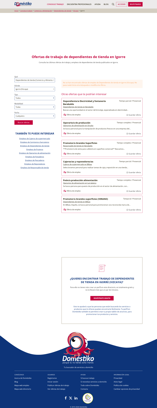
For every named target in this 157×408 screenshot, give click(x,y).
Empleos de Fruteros (34, 149)
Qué (16, 77)
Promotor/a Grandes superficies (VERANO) (85, 198)
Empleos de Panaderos (34, 157)
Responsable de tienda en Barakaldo (77, 146)
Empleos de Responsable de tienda (35, 167)
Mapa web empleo (21, 385)
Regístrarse (135, 4)
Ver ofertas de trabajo (56, 389)
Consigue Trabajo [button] (55, 4)
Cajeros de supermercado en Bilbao (77, 164)
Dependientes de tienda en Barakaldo (78, 107)
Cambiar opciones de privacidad (127, 389)
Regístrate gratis (102, 298)
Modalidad (18, 103)
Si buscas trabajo (87, 378)
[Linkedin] (75, 398)
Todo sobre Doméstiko (90, 385)
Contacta (84, 389)
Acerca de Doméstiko (23, 378)
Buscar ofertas (23, 122)
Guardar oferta (134, 115)
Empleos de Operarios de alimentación (34, 153)
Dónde (17, 86)
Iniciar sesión (53, 382)
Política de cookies (121, 385)
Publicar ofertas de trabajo (58, 385)
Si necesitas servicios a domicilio (94, 382)
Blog (106, 4)
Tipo (16, 94)
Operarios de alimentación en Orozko (78, 125)
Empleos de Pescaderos (34, 160)
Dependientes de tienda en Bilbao (76, 202)
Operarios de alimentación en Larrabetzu (79, 183)
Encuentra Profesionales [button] (79, 4)
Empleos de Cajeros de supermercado (34, 138)
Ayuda (98, 4)
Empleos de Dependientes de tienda (34, 146)
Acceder (121, 4)
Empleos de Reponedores (34, 164)
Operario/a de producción (76, 122)
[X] (70, 398)
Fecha (16, 112)
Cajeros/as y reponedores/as (78, 161)
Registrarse (52, 378)
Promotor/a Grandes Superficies (80, 143)
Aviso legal (118, 382)
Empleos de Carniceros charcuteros (34, 142)
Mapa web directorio (22, 389)
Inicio (16, 11)
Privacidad (118, 378)
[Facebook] (66, 398)
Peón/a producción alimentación (80, 180)
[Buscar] (113, 4)
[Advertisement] (77, 35)
